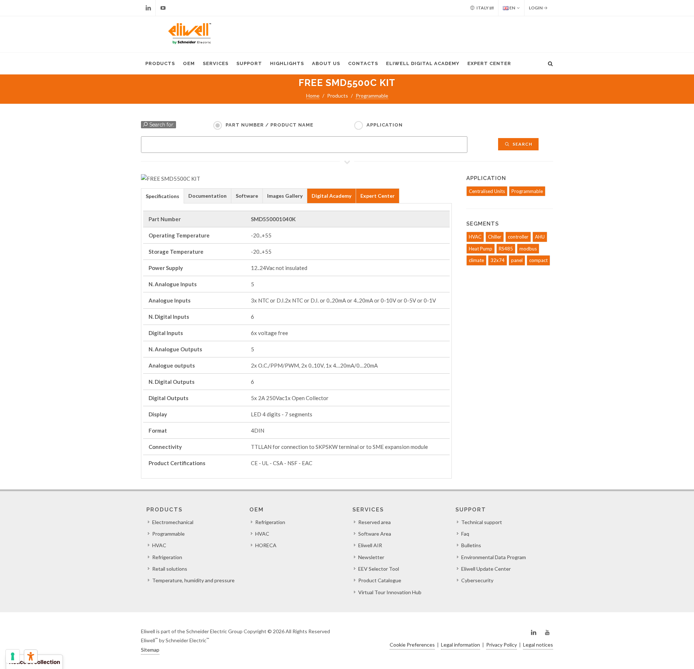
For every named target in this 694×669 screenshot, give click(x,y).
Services (215, 63)
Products (160, 63)
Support (249, 63)
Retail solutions (169, 569)
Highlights (287, 63)
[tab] (162, 195)
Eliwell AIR (370, 545)
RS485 (506, 249)
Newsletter (371, 557)
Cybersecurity (477, 580)
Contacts (363, 63)
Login (536, 7)
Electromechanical (172, 522)
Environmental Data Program (493, 557)
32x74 (497, 260)
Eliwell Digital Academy (422, 63)
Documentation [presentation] (207, 196)
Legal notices (538, 645)
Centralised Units (487, 191)
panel (517, 260)
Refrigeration (167, 557)
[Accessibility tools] (31, 656)
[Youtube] (163, 8)
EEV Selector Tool (378, 569)
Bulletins (471, 545)
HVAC (475, 237)
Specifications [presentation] (162, 196)
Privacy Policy (501, 645)
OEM (189, 63)
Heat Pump (480, 249)
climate (476, 260)
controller (518, 237)
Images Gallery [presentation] (285, 196)
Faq (465, 534)
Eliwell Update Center (486, 569)
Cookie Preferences (412, 645)
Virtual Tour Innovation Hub (389, 592)
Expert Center (489, 63)
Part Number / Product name (269, 125)
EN (512, 7)
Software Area (374, 534)
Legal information (460, 645)
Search (521, 144)
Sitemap (150, 650)
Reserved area (374, 522)
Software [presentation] (247, 196)
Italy (482, 7)
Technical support (481, 522)
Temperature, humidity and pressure (193, 580)
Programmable (372, 96)
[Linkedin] (148, 8)
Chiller (494, 237)
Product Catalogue (379, 580)
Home (313, 96)
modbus (528, 249)
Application (385, 125)
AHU (540, 237)
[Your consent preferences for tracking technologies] (13, 656)
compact (538, 260)
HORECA (266, 545)
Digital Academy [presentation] (331, 196)
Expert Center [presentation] (377, 196)
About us (326, 63)
